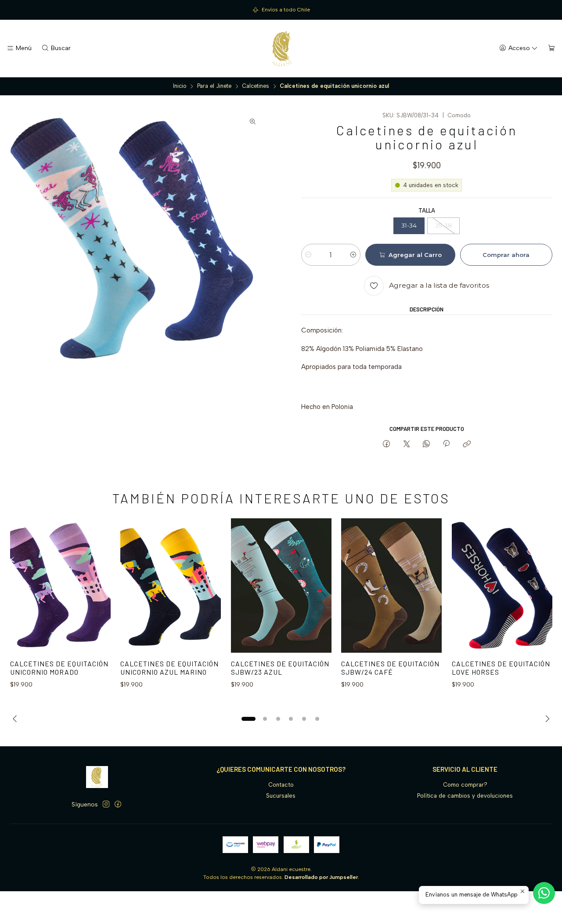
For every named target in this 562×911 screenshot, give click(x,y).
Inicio (180, 86)
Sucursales (280, 795)
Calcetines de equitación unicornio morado (59, 667)
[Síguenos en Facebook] (118, 804)
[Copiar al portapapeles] (466, 444)
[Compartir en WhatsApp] (426, 444)
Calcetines (255, 86)
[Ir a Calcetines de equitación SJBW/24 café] (391, 585)
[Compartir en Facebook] (386, 444)
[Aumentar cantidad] (353, 254)
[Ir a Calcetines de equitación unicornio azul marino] (170, 585)
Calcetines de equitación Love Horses (501, 667)
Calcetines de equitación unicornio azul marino (169, 667)
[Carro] (551, 48)
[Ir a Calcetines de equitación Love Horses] (502, 585)
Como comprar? (465, 784)
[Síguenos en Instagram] (106, 804)
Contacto (281, 784)
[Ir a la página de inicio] (281, 49)
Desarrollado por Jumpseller (321, 877)
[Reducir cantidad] (308, 254)
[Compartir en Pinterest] (447, 444)
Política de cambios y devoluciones (465, 795)
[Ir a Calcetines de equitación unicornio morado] (60, 585)
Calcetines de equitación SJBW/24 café (390, 667)
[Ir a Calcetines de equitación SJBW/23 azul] (281, 585)
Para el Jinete (214, 86)
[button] (248, 718)
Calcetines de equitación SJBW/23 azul (280, 667)
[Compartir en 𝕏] (406, 444)
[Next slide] (545, 718)
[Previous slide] (16, 718)
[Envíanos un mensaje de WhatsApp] (544, 893)
